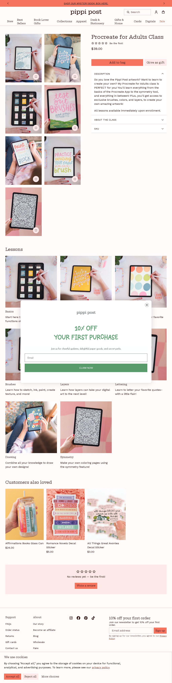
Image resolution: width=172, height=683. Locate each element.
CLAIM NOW (86, 368)
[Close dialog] (147, 305)
